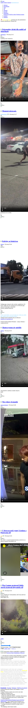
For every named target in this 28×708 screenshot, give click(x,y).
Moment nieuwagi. (9, 111)
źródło (2, 638)
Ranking (6, 17)
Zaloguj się (3, 319)
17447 (8, 648)
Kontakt (9, 688)
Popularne (6, 13)
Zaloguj (9, 2)
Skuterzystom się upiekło (11, 328)
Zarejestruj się (15, 2)
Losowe (5, 15)
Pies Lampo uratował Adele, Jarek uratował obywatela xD (12, 586)
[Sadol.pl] (2, 1)
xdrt (1, 536)
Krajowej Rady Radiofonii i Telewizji (15, 652)
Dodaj (2, 2)
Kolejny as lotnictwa (10, 241)
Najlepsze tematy (20, 14)
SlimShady (3, 34)
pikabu (2, 244)
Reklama (14, 688)
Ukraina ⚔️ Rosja (6, 19)
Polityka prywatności (22, 688)
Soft (5, 7)
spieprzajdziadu (4, 405)
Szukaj (5, 2)
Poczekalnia (6, 6)
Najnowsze (6, 14)
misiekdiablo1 (4, 114)
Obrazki (5, 10)
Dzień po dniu (12, 14)
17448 (5, 648)
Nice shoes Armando (10, 402)
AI (4, 9)
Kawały (5, 11)
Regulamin (3, 688)
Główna (5, 5)
